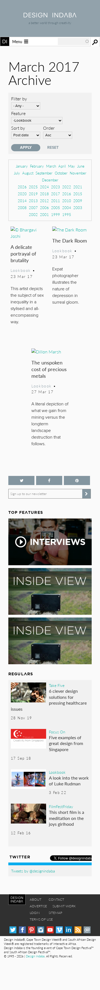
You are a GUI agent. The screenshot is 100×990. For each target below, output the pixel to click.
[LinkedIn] (68, 929)
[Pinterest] (31, 929)
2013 (33, 200)
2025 (33, 186)
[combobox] (73, 41)
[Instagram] (40, 929)
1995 (66, 214)
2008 (22, 207)
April (62, 166)
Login (35, 912)
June (80, 166)
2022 (66, 186)
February (37, 166)
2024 (44, 186)
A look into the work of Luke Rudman (69, 781)
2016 (66, 193)
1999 (55, 214)
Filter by (19, 98)
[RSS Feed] (77, 929)
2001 (44, 214)
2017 (55, 193)
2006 (44, 207)
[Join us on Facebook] (49, 480)
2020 (22, 193)
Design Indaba (35, 956)
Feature (18, 113)
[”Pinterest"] (77, 480)
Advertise (38, 906)
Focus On (57, 731)
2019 (33, 193)
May (71, 166)
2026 (22, 186)
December (50, 180)
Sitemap (55, 912)
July (17, 173)
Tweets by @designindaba (33, 871)
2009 (77, 200)
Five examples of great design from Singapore (66, 743)
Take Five (56, 685)
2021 (77, 186)
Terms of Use (41, 919)
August (27, 173)
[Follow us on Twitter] (21, 480)
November (78, 173)
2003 (77, 207)
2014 (22, 200)
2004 (66, 207)
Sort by (18, 128)
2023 (55, 186)
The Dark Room (69, 240)
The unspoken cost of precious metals (49, 369)
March (51, 166)
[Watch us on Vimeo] (59, 929)
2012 (44, 200)
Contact (56, 899)
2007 (33, 207)
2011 (55, 200)
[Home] (50, 15)
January (22, 166)
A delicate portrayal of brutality (23, 253)
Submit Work (64, 906)
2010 (66, 200)
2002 (33, 214)
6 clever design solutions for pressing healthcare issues (49, 700)
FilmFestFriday (61, 806)
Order (49, 128)
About (35, 899)
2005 (55, 207)
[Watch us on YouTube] (50, 929)
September (44, 173)
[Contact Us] (87, 929)
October (61, 173)
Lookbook (21, 270)
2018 (44, 193)
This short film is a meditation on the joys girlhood (66, 818)
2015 (77, 193)
